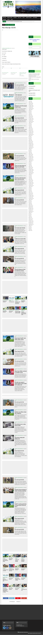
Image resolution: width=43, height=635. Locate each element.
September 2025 (31, 108)
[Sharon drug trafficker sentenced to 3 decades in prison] (8, 374)
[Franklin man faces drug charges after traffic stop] (12, 566)
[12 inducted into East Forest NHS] (5, 566)
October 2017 (31, 210)
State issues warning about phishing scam (20, 438)
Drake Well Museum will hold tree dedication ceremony (20, 270)
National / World (9, 17)
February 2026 (31, 103)
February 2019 (31, 193)
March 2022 (30, 153)
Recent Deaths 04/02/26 (19, 248)
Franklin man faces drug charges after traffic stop (11, 569)
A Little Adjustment (18, 95)
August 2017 (30, 212)
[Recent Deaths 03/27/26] (8, 453)
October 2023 (31, 133)
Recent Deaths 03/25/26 (11, 559)
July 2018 (30, 200)
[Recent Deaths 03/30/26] (8, 354)
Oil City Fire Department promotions (22, 560)
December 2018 (31, 195)
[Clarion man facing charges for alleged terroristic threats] (8, 168)
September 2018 (31, 198)
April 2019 (30, 190)
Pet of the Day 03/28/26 (19, 361)
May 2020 (30, 177)
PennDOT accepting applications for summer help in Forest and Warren (20, 505)
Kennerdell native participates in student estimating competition (20, 490)
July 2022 (30, 149)
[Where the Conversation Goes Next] (5, 576)
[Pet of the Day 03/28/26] (8, 364)
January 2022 (31, 155)
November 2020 (31, 170)
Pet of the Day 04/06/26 (19, 85)
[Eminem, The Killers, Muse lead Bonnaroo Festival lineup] (23, 70)
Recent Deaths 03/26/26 (19, 518)
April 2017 (30, 216)
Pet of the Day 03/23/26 (23, 569)
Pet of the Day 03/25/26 (19, 529)
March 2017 (30, 217)
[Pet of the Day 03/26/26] (8, 482)
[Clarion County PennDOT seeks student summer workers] (8, 341)
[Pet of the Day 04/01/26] (8, 261)
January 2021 (31, 168)
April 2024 (30, 126)
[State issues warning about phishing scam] (8, 440)
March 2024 (30, 127)
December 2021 (31, 156)
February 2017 (31, 218)
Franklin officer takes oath (24, 590)
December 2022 (31, 143)
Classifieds (4, 19)
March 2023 (30, 140)
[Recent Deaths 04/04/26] (8, 130)
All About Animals (11, 577)
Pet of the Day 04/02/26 (19, 200)
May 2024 (30, 125)
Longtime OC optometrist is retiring (34, 73)
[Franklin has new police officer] (8, 241)
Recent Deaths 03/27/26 (19, 450)
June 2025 (30, 111)
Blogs (12, 19)
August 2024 (30, 122)
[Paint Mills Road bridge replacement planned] (5, 556)
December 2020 (31, 169)
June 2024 (30, 124)
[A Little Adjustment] (8, 97)
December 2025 (31, 105)
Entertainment (35, 17)
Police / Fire (19, 17)
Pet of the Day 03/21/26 (11, 579)
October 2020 (31, 171)
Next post (18, 601)
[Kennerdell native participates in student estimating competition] (8, 492)
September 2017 (31, 211)
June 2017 (30, 214)
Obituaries (15, 17)
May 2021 (30, 164)
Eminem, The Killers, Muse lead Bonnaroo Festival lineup (23, 73)
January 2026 (31, 104)
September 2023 (31, 134)
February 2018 (31, 205)
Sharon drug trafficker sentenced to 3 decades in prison (21, 371)
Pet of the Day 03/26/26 (19, 479)
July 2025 (30, 110)
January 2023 (31, 142)
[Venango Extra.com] (8, 4)
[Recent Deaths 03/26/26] (8, 521)
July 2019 (30, 187)
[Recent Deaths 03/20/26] (12, 586)
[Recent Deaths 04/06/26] (8, 121)
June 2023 (30, 137)
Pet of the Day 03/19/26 (17, 589)
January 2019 (31, 194)
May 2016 (30, 228)
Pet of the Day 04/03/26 (19, 155)
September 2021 (31, 159)
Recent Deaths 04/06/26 (19, 118)
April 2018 (30, 203)
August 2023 (30, 135)
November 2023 (31, 132)
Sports (24, 17)
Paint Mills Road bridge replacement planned (5, 560)
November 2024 (31, 119)
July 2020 (30, 174)
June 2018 (30, 201)
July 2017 (30, 213)
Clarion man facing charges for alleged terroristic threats (20, 166)
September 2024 (31, 121)
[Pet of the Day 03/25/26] (8, 532)
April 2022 (30, 152)
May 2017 (30, 215)
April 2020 (30, 178)
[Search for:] (34, 47)
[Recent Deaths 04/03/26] (8, 193)
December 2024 (31, 118)
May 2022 (30, 151)
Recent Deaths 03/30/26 (19, 351)
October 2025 (31, 107)
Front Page (4, 17)
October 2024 (31, 120)
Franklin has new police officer (20, 238)
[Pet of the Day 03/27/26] (8, 405)
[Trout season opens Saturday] (8, 230)
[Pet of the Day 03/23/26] (24, 566)
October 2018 (31, 197)
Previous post (12, 601)
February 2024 (31, 128)
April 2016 (30, 229)
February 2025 (31, 116)
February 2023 (31, 141)
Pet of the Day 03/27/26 (19, 402)
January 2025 (31, 117)
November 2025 (31, 106)
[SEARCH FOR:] (36, 21)
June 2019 (30, 188)
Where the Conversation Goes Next (5, 580)
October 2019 (31, 184)
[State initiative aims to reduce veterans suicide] (8, 427)
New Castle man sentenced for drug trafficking (17, 579)
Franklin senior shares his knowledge (17, 560)
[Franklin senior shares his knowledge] (18, 556)
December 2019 (31, 182)
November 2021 (31, 157)
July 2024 (30, 123)
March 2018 (30, 204)
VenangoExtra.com (8, 48)
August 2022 (30, 148)
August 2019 (30, 186)
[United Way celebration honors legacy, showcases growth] (8, 180)
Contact (8, 19)
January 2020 (31, 181)
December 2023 (31, 131)
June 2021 (30, 163)
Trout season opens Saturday (20, 228)
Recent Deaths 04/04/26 (19, 128)
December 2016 (31, 220)
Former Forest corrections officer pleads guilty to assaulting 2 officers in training (5, 590)
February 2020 (31, 180)
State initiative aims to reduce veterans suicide (20, 424)
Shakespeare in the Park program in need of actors (21, 106)
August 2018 (30, 199)
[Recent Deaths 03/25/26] (12, 556)
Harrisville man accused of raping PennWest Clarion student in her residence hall (21, 383)
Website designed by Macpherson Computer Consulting (34, 633)
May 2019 (30, 189)
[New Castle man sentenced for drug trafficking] (18, 576)
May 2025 (30, 112)
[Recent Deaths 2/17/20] (15, 70)
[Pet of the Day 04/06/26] (8, 88)
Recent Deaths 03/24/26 (17, 569)
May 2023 (30, 138)
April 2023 (30, 139)
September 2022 (31, 147)
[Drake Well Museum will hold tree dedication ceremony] (8, 272)
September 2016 (31, 224)
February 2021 (31, 167)
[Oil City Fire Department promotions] (24, 556)
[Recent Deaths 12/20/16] (6, 70)
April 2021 (30, 165)
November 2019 (31, 183)
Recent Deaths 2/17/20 (14, 72)
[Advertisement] (15, 143)
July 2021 (30, 162)
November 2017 (31, 209)
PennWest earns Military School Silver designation (20, 412)
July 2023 (30, 136)
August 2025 (30, 109)
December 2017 (31, 208)
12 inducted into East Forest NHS (5, 570)
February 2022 (31, 154)
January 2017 (31, 219)
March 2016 (30, 230)
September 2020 (31, 172)
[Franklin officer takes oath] (24, 586)
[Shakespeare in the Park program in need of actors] (8, 108)
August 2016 (30, 225)
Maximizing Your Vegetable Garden (34, 74)
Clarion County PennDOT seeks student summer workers (20, 338)
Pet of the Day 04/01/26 (19, 258)
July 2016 (30, 226)
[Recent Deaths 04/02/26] (8, 251)
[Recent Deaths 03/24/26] (18, 566)
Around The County (29, 17)
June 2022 (30, 150)
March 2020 (30, 179)
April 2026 (30, 101)
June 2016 (30, 227)
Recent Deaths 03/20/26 (11, 589)
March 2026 (30, 102)
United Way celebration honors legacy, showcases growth (20, 178)
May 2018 (30, 202)
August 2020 (30, 173)
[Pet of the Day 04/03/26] (8, 158)
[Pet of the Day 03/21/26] (12, 576)
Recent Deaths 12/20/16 (5, 72)
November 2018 (31, 196)
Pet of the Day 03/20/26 (23, 579)
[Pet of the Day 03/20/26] (24, 576)
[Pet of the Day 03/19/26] (18, 586)
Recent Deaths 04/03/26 (19, 190)
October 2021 (31, 158)
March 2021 (30, 166)
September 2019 (31, 185)
